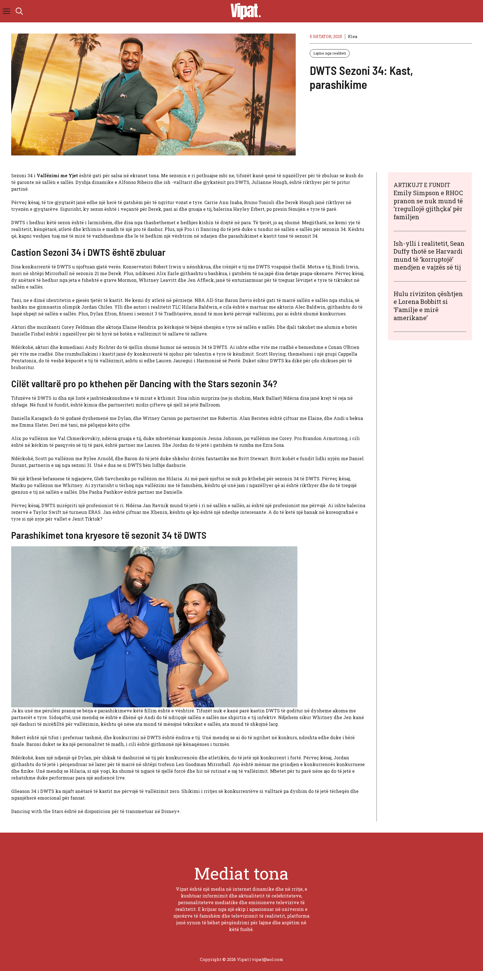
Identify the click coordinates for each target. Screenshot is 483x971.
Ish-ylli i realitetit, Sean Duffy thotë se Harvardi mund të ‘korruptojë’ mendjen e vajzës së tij (429, 255)
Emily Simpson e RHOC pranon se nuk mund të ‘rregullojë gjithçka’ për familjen (428, 205)
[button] (19, 11)
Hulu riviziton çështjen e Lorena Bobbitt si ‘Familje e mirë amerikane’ (428, 306)
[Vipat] (244, 11)
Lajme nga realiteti (329, 53)
